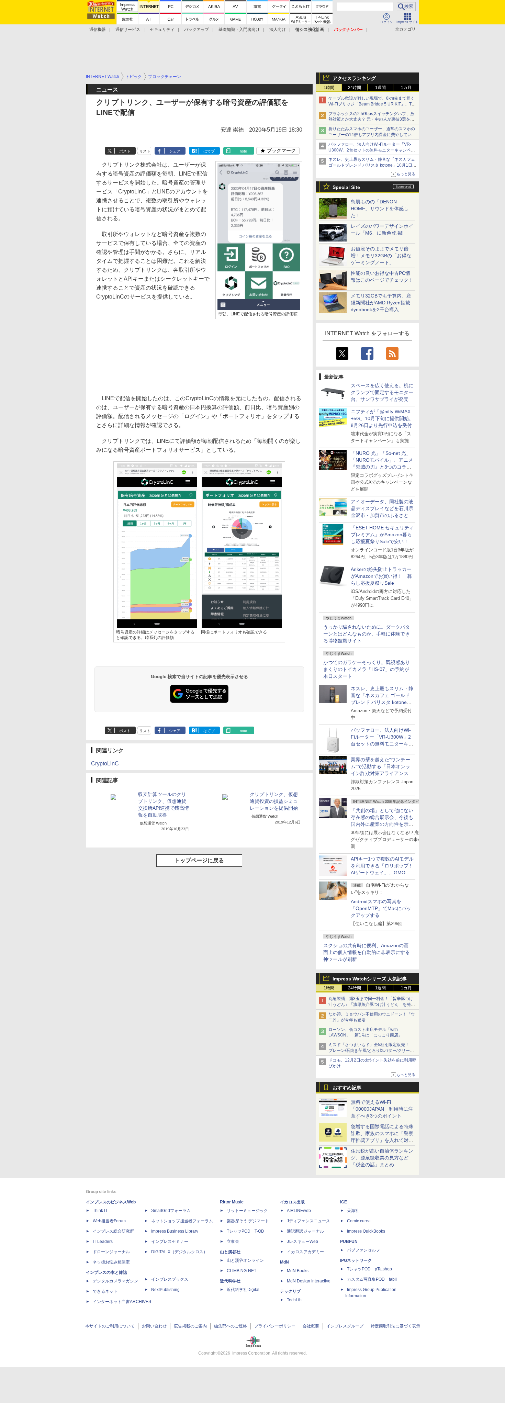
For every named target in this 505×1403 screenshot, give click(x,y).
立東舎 (233, 1241)
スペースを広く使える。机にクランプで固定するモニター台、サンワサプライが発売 (382, 392)
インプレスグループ (344, 1326)
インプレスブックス (169, 1279)
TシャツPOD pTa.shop (369, 1269)
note (243, 151)
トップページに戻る (199, 860)
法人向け (277, 29)
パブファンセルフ (363, 1250)
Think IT (100, 1210)
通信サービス (127, 29)
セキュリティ (162, 29)
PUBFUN (349, 1241)
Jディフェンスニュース (308, 1221)
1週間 (380, 87)
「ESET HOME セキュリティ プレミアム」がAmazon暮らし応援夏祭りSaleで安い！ (382, 534)
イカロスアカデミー (305, 1251)
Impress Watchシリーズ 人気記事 (370, 978)
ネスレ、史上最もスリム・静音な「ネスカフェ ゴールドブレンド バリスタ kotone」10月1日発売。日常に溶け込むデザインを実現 (382, 702)
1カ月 (406, 87)
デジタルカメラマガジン (115, 1281)
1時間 (329, 87)
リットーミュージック (247, 1210)
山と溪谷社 (230, 1251)
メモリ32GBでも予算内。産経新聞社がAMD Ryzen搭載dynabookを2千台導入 (381, 302)
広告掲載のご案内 (190, 1326)
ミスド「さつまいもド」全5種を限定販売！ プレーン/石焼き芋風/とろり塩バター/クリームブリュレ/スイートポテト (371, 1050)
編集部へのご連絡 (230, 1326)
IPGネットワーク (356, 1260)
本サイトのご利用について (110, 1326)
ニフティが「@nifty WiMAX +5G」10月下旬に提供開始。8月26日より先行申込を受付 (382, 418)
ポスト (125, 151)
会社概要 (311, 1326)
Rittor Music (232, 1202)
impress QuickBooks (366, 1231)
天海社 (353, 1210)
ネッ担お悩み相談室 (111, 1262)
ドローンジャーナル (111, 1251)
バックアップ (196, 29)
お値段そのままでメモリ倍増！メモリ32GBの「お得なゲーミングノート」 (381, 255)
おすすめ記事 (347, 1087)
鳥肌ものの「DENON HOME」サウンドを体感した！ (379, 208)
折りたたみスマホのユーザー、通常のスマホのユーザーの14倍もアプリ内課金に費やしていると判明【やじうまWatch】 (372, 134)
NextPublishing (165, 1289)
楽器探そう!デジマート (248, 1221)
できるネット (105, 1291)
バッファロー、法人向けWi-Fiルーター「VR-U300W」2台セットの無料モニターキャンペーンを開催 (371, 150)
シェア (174, 151)
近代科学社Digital (243, 1289)
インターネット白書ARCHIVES (122, 1301)
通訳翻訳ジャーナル (305, 1231)
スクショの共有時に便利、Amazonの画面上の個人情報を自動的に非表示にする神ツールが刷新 (366, 952)
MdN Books (297, 1270)
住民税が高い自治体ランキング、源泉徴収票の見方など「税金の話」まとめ (382, 1157)
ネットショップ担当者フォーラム (182, 1221)
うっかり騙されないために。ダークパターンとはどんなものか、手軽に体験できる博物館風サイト (366, 633)
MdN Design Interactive (308, 1281)
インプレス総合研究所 (113, 1231)
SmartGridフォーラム (171, 1210)
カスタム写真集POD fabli (372, 1279)
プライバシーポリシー (274, 1326)
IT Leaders (103, 1241)
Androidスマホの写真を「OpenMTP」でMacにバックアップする (381, 908)
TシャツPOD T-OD (245, 1231)
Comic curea (359, 1221)
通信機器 (97, 29)
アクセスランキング (354, 78)
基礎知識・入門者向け (239, 29)
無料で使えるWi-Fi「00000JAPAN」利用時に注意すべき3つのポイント (382, 1109)
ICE (343, 1202)
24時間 (354, 87)
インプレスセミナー (169, 1241)
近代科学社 (230, 1281)
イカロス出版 (292, 1202)
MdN (284, 1262)
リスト (144, 151)
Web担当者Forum (109, 1221)
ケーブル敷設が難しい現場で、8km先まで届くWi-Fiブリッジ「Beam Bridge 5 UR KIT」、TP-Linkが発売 (372, 104)
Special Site (346, 187)
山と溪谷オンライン (245, 1260)
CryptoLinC (105, 763)
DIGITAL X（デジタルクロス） (179, 1251)
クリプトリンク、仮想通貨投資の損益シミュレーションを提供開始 (274, 801)
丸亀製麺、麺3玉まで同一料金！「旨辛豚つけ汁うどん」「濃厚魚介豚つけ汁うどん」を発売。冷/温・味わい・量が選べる (370, 1004)
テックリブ (290, 1291)
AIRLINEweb (299, 1210)
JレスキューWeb (302, 1241)
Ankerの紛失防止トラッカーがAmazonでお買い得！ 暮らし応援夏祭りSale (381, 576)
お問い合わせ (154, 1326)
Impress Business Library (174, 1231)
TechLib (294, 1300)
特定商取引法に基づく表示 (395, 1326)
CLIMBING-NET (241, 1270)
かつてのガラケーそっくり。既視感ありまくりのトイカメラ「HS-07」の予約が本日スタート (366, 669)
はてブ (209, 151)
